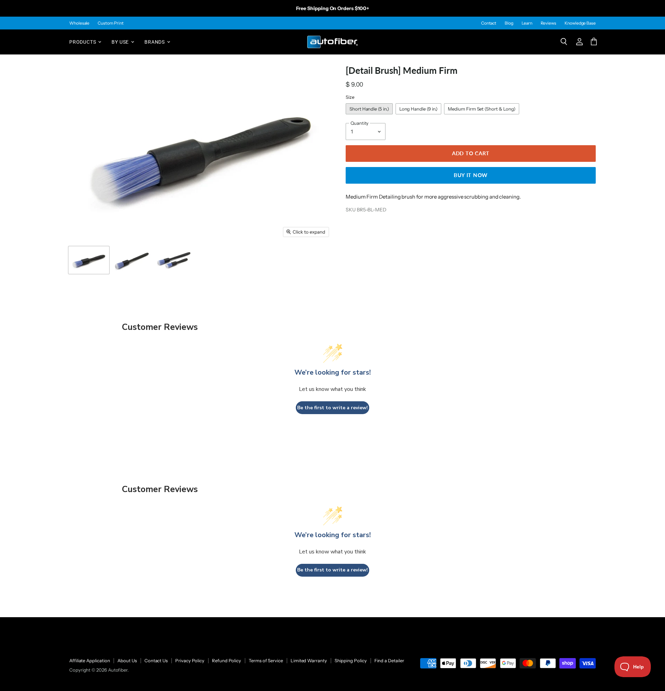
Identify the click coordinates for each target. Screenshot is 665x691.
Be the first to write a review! (332, 407)
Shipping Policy (351, 660)
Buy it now (471, 175)
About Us (126, 660)
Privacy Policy (189, 660)
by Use (121, 41)
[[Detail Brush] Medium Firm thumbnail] (89, 260)
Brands (155, 41)
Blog (509, 23)
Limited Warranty (309, 660)
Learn (527, 23)
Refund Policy (226, 660)
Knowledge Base (580, 23)
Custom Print (110, 23)
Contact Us (156, 660)
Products (83, 41)
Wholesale (79, 23)
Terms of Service (266, 660)
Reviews (548, 23)
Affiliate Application (89, 660)
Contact (488, 23)
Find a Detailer (389, 660)
